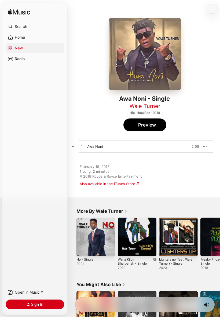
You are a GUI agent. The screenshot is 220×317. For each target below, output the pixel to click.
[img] (19, 12)
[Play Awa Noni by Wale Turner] (81, 146)
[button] (35, 26)
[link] (101, 211)
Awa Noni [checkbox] (95, 146)
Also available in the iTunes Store (107, 184)
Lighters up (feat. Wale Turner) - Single (175, 261)
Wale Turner (145, 106)
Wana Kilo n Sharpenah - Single (132, 261)
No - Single (84, 259)
